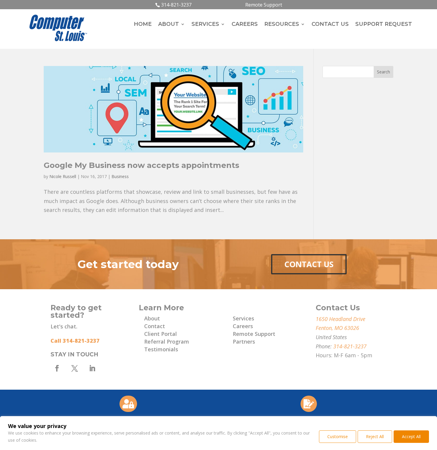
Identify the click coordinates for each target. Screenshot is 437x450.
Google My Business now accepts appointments (141, 165)
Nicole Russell (62, 176)
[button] (383, 72)
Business (120, 176)
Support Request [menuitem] (383, 24)
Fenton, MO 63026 (337, 327)
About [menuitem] (168, 24)
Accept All (411, 436)
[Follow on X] (74, 368)
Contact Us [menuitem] (330, 24)
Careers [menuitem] (245, 24)
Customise (337, 436)
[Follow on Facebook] (57, 368)
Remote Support (263, 4)
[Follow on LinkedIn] (92, 368)
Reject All (375, 436)
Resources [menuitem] (281, 24)
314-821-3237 (176, 4)
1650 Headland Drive (340, 318)
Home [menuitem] (143, 24)
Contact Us (309, 264)
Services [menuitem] (205, 24)
